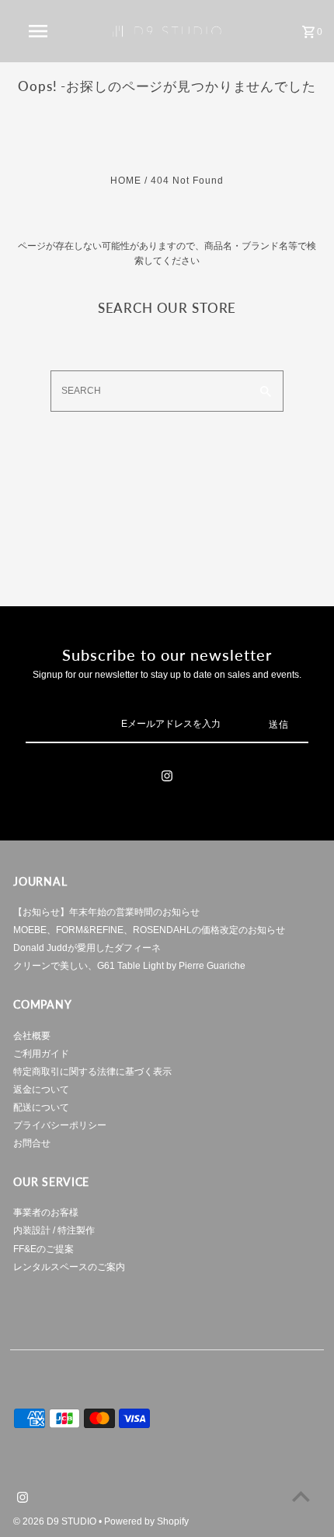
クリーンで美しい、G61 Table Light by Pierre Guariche (129, 965)
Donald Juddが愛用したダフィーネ (87, 947)
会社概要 (31, 1035)
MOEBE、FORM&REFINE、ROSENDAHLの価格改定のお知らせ (149, 930)
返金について (41, 1089)
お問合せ (31, 1143)
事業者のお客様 (45, 1212)
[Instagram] (167, 778)
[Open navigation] (41, 31)
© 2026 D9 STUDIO (56, 1521)
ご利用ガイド (41, 1053)
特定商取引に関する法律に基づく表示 (92, 1071)
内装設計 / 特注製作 (54, 1230)
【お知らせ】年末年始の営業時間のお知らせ (106, 912)
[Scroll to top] (301, 1496)
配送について (41, 1107)
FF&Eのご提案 (43, 1249)
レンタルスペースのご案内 (69, 1267)
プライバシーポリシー (59, 1125)
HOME (125, 180)
